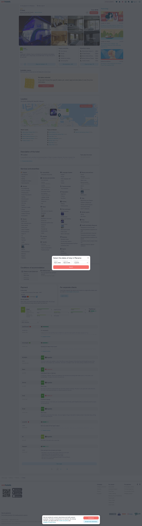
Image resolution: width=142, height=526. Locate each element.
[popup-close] (88, 258)
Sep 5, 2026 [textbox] (57, 262)
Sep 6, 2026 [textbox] (67, 262)
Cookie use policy (63, 520)
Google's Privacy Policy (49, 522)
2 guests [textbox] (76, 262)
